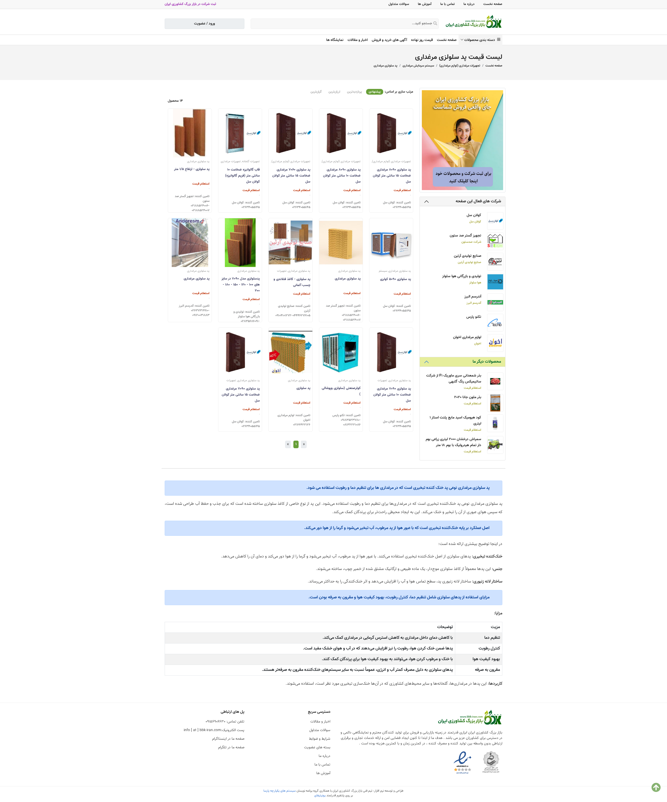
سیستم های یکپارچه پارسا (279, 790)
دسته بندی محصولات (480, 40)
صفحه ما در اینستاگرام (228, 739)
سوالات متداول (398, 4)
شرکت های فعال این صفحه (478, 201)
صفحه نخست (492, 4)
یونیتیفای (320, 795)
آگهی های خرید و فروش (389, 40)
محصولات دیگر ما (487, 362)
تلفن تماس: (225, 722)
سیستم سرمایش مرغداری (418, 65)
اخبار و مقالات (358, 40)
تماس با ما (447, 4)
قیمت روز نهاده (422, 40)
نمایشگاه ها (334, 40)
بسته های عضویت (317, 747)
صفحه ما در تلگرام (231, 747)
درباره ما (469, 4)
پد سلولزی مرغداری (385, 65)
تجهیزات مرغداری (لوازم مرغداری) (459, 65)
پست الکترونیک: (214, 730)
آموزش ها (424, 4)
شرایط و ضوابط (319, 739)
